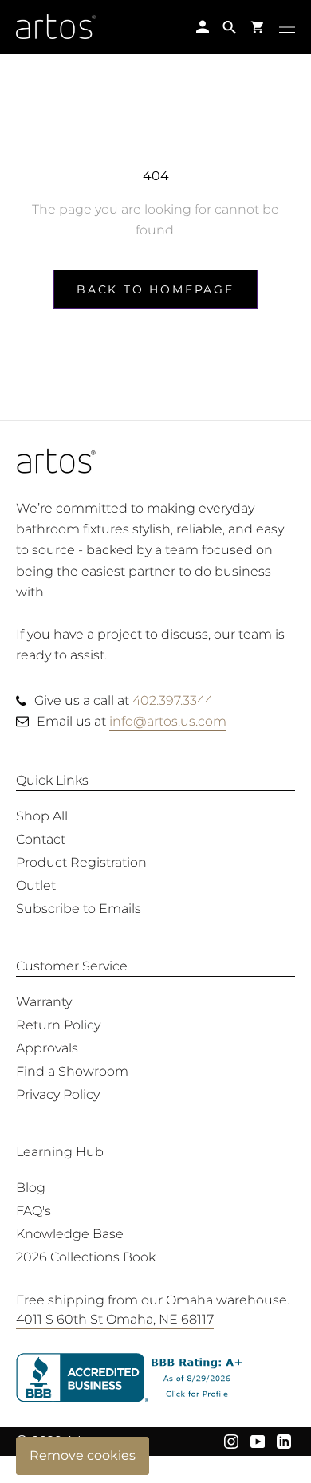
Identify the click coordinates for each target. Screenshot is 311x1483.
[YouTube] (257, 1440)
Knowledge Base (70, 1233)
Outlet (36, 885)
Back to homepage (155, 289)
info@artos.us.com (167, 721)
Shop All (42, 816)
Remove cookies (83, 1455)
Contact (40, 839)
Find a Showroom (72, 1071)
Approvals (47, 1048)
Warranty (44, 1001)
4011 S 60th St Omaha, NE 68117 (115, 1319)
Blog (30, 1187)
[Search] (229, 26)
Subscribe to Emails (78, 908)
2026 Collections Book (86, 1257)
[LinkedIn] (284, 1440)
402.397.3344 (172, 700)
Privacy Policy (58, 1094)
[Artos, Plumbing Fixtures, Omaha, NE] (155, 1378)
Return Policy (58, 1025)
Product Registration (81, 862)
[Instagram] (231, 1440)
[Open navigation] (287, 26)
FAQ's (33, 1210)
